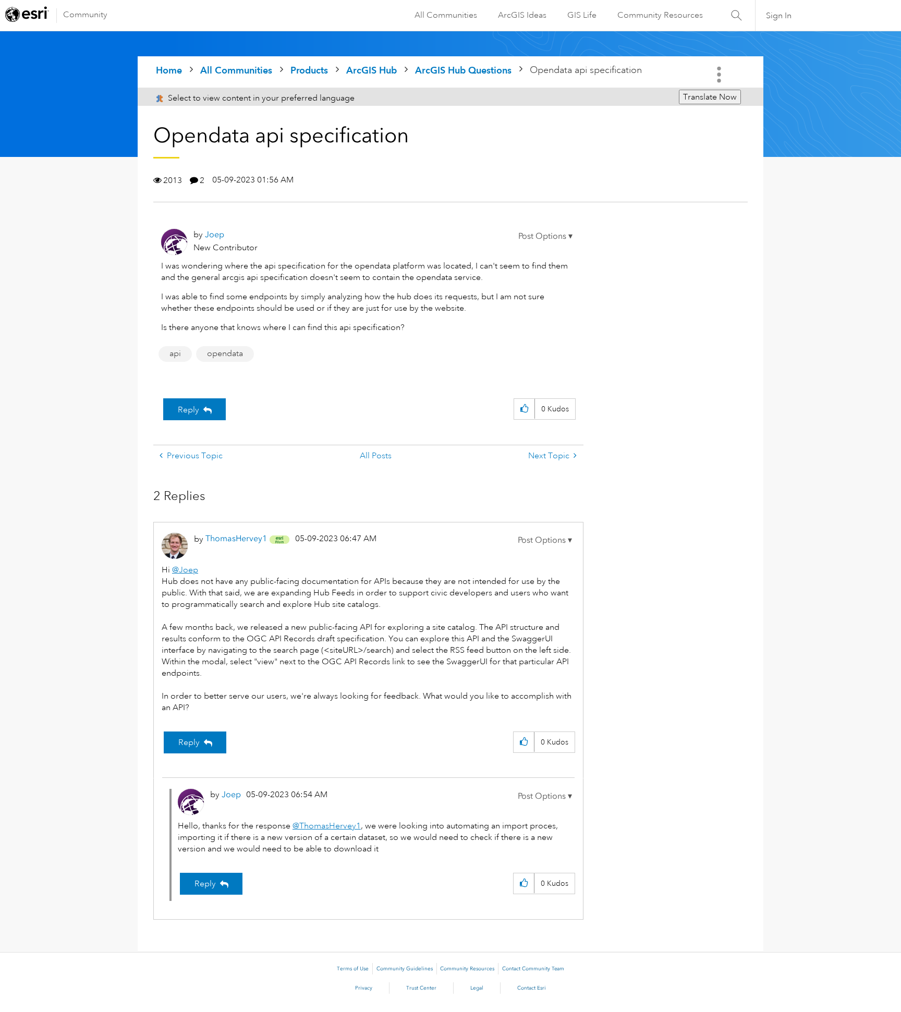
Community (85, 14)
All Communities (446, 15)
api (175, 353)
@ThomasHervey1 (327, 826)
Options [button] (720, 75)
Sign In (779, 15)
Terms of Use (353, 969)
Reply (188, 410)
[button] (545, 236)
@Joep (185, 570)
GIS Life (581, 15)
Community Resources (660, 15)
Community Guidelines (404, 969)
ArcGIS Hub (371, 70)
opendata (225, 353)
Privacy (363, 988)
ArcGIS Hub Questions (463, 70)
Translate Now (710, 97)
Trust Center (421, 988)
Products (309, 70)
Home (169, 70)
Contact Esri (531, 988)
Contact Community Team (533, 969)
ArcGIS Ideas (522, 15)
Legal (476, 988)
